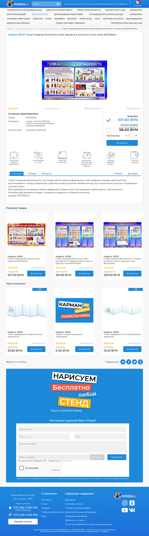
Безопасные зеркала (18, 23)
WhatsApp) (26, 510)
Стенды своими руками (78, 508)
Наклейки (59, 19)
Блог (44, 516)
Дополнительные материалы (80, 512)
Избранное (123, 4)
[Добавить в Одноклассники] (140, 361)
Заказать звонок (94, 108)
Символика (136, 14)
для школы (136, 10)
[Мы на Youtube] (124, 510)
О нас (44, 504)
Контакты (113, 4)
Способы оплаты (74, 504)
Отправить (117, 457)
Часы (97, 19)
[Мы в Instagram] (124, 503)
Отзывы (105, 4)
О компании (49, 493)
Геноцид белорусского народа (106, 14)
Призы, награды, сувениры (70, 23)
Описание (16, 173)
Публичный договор (52, 512)
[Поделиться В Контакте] (122, 361)
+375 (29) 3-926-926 (25, 514)
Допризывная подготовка (68, 14)
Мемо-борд (86, 19)
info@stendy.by (66, 461)
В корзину (36, 273)
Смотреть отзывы (51, 108)
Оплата (86, 4)
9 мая (48, 19)
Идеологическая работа (59, 10)
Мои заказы (69, 4)
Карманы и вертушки (18, 19)
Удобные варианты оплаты (111, 162)
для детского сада (115, 10)
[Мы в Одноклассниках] (132, 503)
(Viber (17, 510)
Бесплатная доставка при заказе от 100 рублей (86, 163)
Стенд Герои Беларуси (89, 10)
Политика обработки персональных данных (88, 524)
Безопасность (40, 14)
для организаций (16, 14)
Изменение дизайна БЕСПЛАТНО (14, 162)
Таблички (38, 19)
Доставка (78, 4)
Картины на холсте (113, 19)
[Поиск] (58, 4)
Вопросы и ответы (75, 520)
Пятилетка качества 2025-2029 (126, 23)
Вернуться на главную (16, 362)
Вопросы (47, 173)
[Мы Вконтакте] (132, 510)
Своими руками (128, 126)
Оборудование (134, 19)
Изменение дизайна (76, 516)
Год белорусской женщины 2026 (24, 10)
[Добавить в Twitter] (134, 361)
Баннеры (72, 19)
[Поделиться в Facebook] (128, 361)
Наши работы (96, 4)
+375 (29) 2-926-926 (25, 507)
